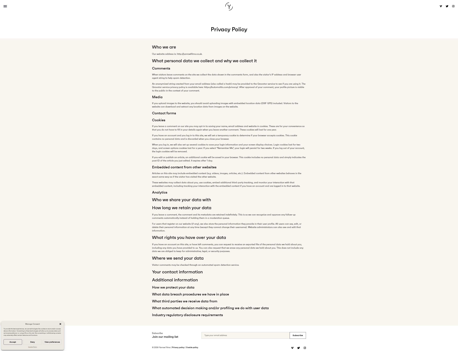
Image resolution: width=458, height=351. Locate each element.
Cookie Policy (32, 347)
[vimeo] (441, 6)
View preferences (52, 342)
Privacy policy (178, 347)
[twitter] (445, 6)
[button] (60, 324)
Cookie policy (192, 347)
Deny (32, 342)
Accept (13, 342)
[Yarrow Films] (229, 6)
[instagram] (451, 6)
